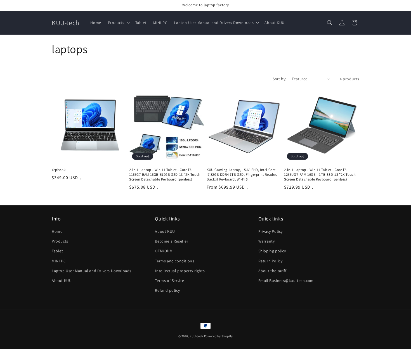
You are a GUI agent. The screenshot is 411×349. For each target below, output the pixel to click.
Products (60, 241)
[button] (118, 23)
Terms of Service (169, 280)
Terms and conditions (174, 260)
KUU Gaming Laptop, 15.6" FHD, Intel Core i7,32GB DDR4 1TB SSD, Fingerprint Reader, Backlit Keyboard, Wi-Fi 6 (242, 175)
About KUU (62, 280)
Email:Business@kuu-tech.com (286, 280)
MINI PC (59, 260)
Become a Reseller (171, 241)
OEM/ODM (164, 251)
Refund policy (167, 290)
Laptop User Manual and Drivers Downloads (91, 270)
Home (57, 231)
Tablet (57, 251)
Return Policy (270, 260)
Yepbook (58, 170)
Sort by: (279, 78)
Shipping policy (272, 251)
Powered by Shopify (218, 336)
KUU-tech (196, 336)
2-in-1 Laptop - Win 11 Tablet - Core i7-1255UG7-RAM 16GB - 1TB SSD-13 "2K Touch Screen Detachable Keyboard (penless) (320, 175)
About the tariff (272, 270)
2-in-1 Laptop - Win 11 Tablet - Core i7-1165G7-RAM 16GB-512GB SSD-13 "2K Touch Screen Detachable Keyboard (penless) (164, 175)
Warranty (266, 241)
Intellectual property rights (180, 270)
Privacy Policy (270, 231)
